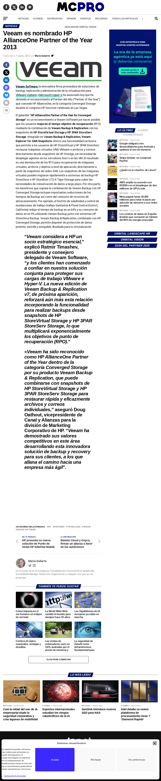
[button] (154, 743)
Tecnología (73, 527)
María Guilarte (42, 56)
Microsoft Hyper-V (50, 95)
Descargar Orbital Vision (80, 27)
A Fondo (38, 18)
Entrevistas (54, 18)
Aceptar (55, 759)
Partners (59, 527)
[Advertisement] (58, 501)
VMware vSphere (26, 95)
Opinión (71, 18)
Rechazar (96, 759)
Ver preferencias (136, 759)
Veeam (86, 527)
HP (49, 527)
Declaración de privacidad (15, 776)
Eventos (85, 18)
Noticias (23, 18)
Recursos (101, 18)
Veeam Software (26, 530)
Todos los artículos (125, 18)
